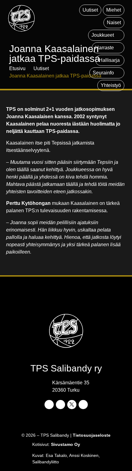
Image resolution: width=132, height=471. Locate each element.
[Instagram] (60, 404)
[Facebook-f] (49, 404)
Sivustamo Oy (65, 444)
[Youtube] (83, 404)
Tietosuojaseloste (92, 435)
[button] (106, 35)
